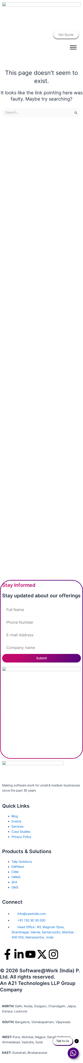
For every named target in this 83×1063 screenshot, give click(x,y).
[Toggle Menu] (73, 47)
